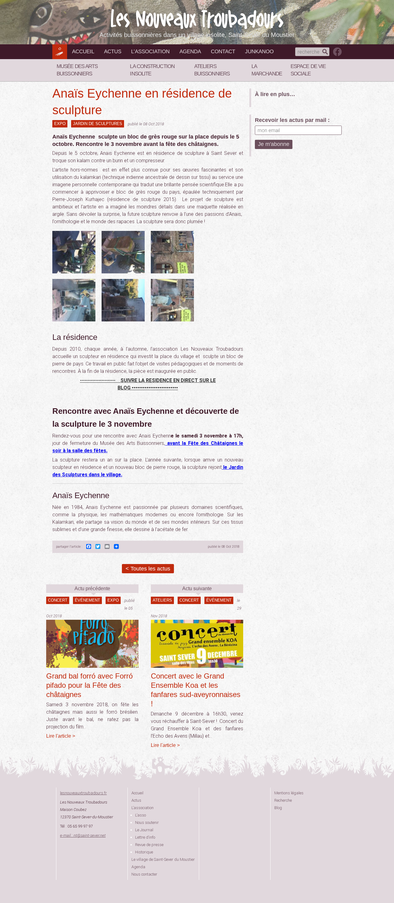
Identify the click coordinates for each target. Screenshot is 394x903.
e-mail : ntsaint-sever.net (83, 835)
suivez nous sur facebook (337, 51)
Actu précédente (92, 588)
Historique (144, 852)
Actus (112, 51)
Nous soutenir (147, 822)
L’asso (140, 815)
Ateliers (162, 600)
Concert (57, 600)
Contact (223, 51)
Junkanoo (259, 51)
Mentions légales (289, 793)
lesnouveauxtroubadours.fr (83, 793)
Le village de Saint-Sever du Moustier (163, 859)
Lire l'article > (60, 736)
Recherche (283, 800)
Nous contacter (144, 874)
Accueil (83, 51)
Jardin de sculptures (97, 123)
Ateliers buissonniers (212, 70)
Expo (60, 123)
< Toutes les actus (148, 569)
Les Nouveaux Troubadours (197, 19)
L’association (150, 51)
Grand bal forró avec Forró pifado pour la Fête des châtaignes (89, 685)
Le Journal (144, 830)
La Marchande (266, 70)
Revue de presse (149, 844)
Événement (87, 600)
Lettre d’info (145, 837)
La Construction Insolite (152, 70)
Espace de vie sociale (308, 70)
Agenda (190, 51)
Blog (278, 807)
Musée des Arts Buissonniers (77, 70)
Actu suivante (197, 588)
